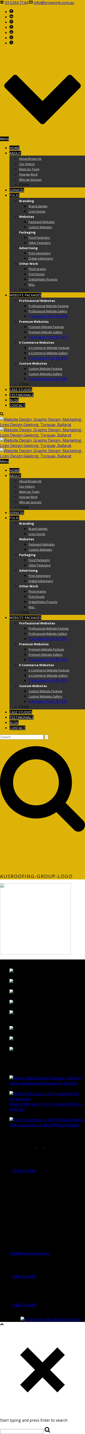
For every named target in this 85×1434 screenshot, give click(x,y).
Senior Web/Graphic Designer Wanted (43, 1083)
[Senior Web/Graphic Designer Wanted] (45, 1078)
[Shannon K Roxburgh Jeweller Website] (11, 1018)
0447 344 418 (24, 1276)
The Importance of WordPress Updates (44, 1125)
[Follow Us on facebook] (3, 1146)
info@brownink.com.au (54, 2)
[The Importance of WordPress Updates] (46, 1119)
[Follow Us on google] (10, 1146)
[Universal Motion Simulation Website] (82, 1049)
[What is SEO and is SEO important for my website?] (47, 1099)
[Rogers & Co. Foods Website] (66, 1039)
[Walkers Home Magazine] (61, 981)
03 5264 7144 (16, 2)
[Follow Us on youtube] (48, 1146)
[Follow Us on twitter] (40, 1146)
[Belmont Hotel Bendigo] (58, 1002)
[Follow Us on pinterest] (32, 1146)
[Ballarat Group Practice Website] (73, 1028)
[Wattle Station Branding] (59, 971)
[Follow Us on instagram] (25, 1146)
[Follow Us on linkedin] (18, 1146)
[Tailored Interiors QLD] (56, 992)
